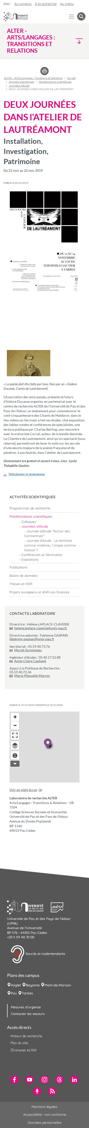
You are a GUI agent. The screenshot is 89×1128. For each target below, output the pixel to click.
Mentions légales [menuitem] (44, 1107)
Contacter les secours (28, 1014)
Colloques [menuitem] (28, 522)
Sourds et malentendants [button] (45, 954)
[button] (76, 41)
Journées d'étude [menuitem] (34, 526)
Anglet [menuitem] (16, 985)
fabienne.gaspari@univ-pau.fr (31, 639)
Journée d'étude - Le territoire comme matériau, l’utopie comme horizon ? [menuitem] (50, 545)
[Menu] (71, 16)
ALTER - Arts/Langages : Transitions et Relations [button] (31, 40)
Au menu (67, 4)
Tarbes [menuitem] (27, 993)
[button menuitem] (81, 16)
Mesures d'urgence (26, 1007)
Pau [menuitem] (14, 993)
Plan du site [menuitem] (19, 1043)
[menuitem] (44, 508)
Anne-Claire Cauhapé (30, 661)
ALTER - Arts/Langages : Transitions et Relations (33, 78)
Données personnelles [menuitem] (44, 1122)
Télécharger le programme (26, 474)
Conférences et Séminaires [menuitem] (41, 555)
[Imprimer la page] (44, 71)
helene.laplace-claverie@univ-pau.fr (40, 628)
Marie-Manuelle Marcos (32, 675)
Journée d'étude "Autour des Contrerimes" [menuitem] (47, 533)
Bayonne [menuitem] (33, 985)
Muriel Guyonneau (28, 650)
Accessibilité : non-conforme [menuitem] (44, 1114)
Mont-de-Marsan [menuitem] (58, 985)
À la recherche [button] (46, 4)
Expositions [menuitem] (29, 559)
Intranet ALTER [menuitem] (25, 1050)
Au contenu (23, 4)
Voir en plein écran (23, 790)
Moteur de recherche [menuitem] (26, 1036)
